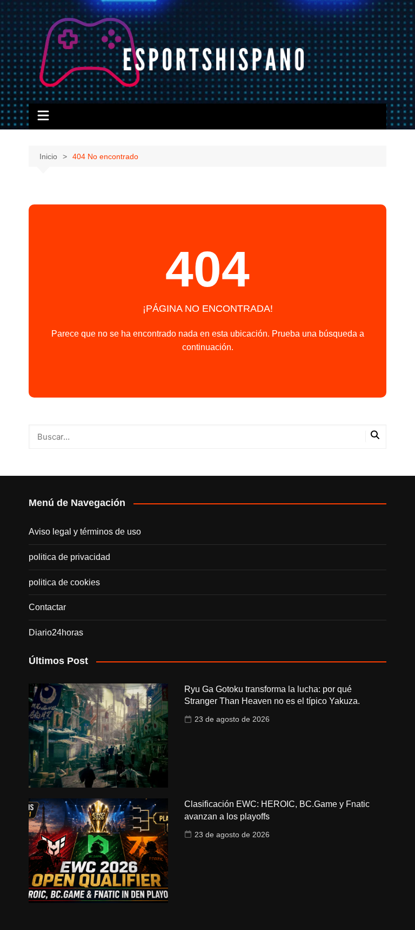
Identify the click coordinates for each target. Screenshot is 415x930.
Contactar (47, 607)
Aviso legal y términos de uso (85, 531)
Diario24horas (56, 632)
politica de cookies (64, 582)
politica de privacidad (69, 557)
